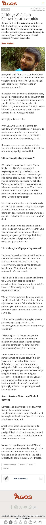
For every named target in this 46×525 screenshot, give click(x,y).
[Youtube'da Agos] (25, 507)
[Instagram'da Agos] (16, 507)
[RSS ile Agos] (34, 507)
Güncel (6, 9)
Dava (31, 464)
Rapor (22, 464)
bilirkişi (6, 468)
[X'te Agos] (20, 507)
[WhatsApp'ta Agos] (30, 507)
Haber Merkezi (20, 478)
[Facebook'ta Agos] (11, 507)
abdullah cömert (9, 464)
